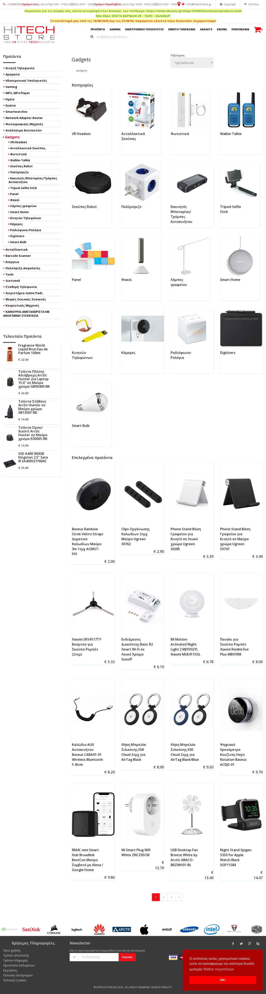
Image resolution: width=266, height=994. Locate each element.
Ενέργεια (12, 262)
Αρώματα (13, 74)
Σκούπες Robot (84, 206)
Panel (76, 279)
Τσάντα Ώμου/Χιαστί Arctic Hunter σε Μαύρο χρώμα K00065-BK (32, 433)
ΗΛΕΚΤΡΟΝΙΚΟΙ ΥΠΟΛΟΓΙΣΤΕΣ (144, 29)
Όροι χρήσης (12, 950)
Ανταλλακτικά (17, 249)
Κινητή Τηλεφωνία (20, 68)
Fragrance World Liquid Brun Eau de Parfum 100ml (33, 349)
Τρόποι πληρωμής (15, 960)
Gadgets (12, 137)
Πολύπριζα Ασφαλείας (23, 268)
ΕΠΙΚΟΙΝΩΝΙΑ (240, 29)
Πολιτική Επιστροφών (18, 975)
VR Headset (81, 133)
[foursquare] (249, 943)
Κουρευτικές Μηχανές (22, 305)
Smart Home (230, 279)
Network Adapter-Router (24, 118)
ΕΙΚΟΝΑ (222, 29)
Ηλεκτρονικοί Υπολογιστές (26, 81)
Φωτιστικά (180, 133)
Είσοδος (253, 4)
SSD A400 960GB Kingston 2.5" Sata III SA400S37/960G (33, 457)
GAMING (115, 29)
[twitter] (241, 943)
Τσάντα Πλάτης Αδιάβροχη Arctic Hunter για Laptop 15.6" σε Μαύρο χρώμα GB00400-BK (34, 379)
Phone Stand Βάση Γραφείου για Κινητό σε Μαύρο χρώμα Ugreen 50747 (235, 539)
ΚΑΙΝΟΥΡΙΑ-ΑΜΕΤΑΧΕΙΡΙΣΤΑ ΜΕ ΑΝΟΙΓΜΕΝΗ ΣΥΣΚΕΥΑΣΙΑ (26, 314)
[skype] (258, 943)
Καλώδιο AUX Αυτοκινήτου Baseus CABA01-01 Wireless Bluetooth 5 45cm (87, 754)
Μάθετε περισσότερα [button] (218, 969)
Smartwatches (16, 112)
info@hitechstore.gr (198, 4)
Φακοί (126, 279)
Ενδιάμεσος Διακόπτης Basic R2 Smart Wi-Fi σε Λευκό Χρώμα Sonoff (137, 649)
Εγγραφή (230, 4)
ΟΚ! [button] (222, 980)
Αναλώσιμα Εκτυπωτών (24, 130)
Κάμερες (128, 352)
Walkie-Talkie (231, 133)
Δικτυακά (13, 281)
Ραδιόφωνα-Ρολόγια (25, 230)
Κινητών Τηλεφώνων (25, 218)
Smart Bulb (81, 425)
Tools (10, 274)
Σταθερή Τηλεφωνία (21, 287)
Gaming (11, 87)
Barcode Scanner (18, 256)
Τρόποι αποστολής (16, 955)
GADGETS (206, 29)
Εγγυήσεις (10, 970)
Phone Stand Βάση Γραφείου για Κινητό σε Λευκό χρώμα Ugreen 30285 (186, 539)
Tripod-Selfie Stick (23, 188)
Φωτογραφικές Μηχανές (24, 124)
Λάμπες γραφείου (23, 206)
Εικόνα (11, 105)
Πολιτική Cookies (14, 980)
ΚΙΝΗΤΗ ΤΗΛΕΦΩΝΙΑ (181, 29)
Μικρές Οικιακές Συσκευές (26, 299)
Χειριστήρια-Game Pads (24, 293)
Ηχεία (10, 99)
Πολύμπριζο (131, 206)
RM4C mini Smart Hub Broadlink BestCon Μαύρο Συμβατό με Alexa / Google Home (87, 860)
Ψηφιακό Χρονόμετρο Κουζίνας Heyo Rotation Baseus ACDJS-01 (233, 754)
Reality (167, 987)
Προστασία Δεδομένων (19, 965)
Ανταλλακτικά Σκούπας (28, 148)
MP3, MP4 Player (18, 93)
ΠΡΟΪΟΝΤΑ (98, 29)
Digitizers (227, 352)
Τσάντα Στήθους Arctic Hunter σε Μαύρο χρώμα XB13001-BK (32, 407)
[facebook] (233, 943)
